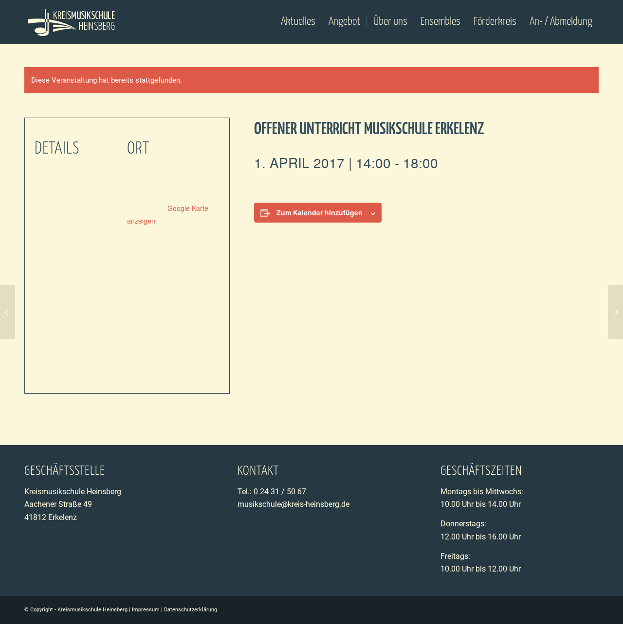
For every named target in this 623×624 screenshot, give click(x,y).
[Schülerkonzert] (7, 312)
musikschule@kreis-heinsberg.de (293, 504)
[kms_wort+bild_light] (71, 22)
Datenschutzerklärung (190, 610)
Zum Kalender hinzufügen (319, 212)
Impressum (146, 610)
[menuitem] (298, 22)
